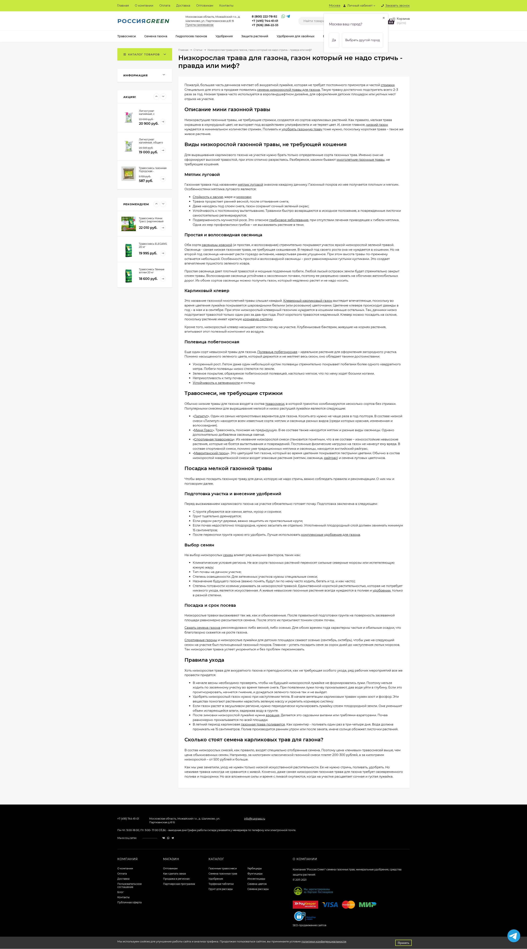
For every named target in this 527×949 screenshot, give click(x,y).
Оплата (164, 5)
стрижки (387, 85)
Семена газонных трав (223, 873)
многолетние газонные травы (361, 160)
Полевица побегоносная (277, 352)
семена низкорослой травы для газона (288, 90)
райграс (330, 458)
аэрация (272, 715)
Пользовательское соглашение (129, 885)
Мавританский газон (211, 453)
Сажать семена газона (202, 628)
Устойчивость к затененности (216, 383)
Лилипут (201, 416)
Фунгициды (254, 873)
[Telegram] (287, 16)
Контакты (226, 5)
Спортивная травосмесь (213, 439)
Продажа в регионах (176, 878)
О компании (144, 5)
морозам (243, 197)
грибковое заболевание (288, 220)
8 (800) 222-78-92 (264, 16)
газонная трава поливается (263, 724)
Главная (123, 5)
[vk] (163, 838)
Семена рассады (258, 889)
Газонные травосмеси (223, 868)
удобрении (382, 590)
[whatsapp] (168, 838)
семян (228, 555)
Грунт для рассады (221, 889)
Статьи (198, 49)
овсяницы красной (217, 245)
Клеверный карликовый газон (307, 301)
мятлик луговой (250, 184)
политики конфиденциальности (323, 941)
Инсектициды (256, 878)
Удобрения (216, 878)
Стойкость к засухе (208, 197)
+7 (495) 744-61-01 (265, 21)
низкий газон (377, 125)
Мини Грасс (203, 430)
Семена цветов (257, 883)
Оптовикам (204, 5)
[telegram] (172, 838)
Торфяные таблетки (221, 883)
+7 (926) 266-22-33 (265, 25)
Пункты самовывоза (199, 24)
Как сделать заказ (174, 873)
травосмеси (274, 404)
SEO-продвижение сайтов (309, 925)
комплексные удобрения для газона (330, 535)
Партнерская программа (179, 883)
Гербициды (254, 868)
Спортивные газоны (200, 640)
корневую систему (257, 319)
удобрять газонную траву (302, 129)
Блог (120, 892)
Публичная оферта (129, 902)
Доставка (183, 5)
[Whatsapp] (282, 16)
